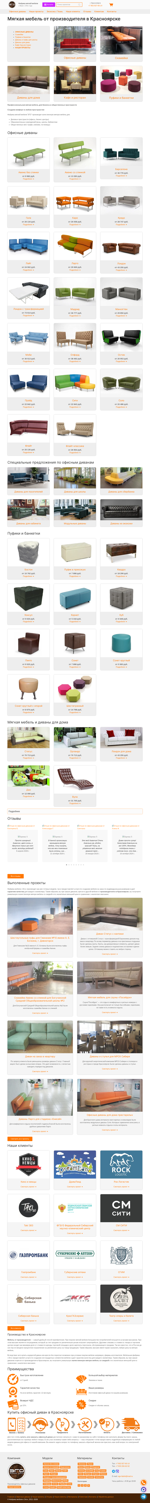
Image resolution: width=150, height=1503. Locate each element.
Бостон (29, 569)
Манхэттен (121, 309)
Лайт (28, 263)
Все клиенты (16, 1328)
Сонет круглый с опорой (28, 705)
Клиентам (83, 1497)
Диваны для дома (22, 42)
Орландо (75, 751)
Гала (28, 218)
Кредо (121, 218)
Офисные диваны (23, 1497)
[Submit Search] (79, 4)
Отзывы (87, 11)
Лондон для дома (121, 751)
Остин (121, 354)
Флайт (28, 445)
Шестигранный (75, 705)
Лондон (121, 263)
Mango (87, 1474)
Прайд (28, 400)
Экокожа (82, 1464)
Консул (28, 615)
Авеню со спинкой (75, 172)
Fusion (103, 1471)
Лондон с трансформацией (28, 309)
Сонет (75, 660)
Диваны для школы (75, 491)
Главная (10, 1497)
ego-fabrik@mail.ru (125, 1476)
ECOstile (89, 1471)
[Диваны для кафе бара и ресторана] (75, 80)
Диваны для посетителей (28, 491)
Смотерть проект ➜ (40, 953)
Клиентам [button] (99, 11)
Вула (75, 796)
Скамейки (19, 34)
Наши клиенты (73, 11)
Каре (75, 218)
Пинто (28, 660)
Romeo (103, 1474)
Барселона (121, 169)
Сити (75, 400)
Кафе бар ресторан (23, 45)
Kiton (81, 1474)
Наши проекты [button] (36, 11)
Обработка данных (106, 1497)
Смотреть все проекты (20, 1139)
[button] (111, 3)
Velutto (90, 1477)
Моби (28, 354)
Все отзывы (15, 876)
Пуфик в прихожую (75, 569)
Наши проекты (14, 1487)
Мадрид (75, 309)
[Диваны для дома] (28, 80)
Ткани (90, 1464)
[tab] (66, 864)
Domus (81, 1471)
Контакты (111, 11)
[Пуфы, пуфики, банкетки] (121, 80)
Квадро (121, 569)
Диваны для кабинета (28, 523)
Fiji (97, 1471)
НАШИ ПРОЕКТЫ (22, 48)
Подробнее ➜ (28, 179)
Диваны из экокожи (121, 523)
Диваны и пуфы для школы (26, 40)
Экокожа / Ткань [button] (55, 11)
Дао (28, 789)
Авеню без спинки (28, 172)
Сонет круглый (121, 660)
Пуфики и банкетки (23, 37)
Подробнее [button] (14, 811)
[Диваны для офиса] (75, 40)
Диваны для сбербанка (121, 491)
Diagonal (95, 1467)
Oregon (95, 1474)
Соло (121, 400)
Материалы (73, 1497)
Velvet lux (99, 1477)
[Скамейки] (121, 40)
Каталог (50, 4)
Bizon (81, 1467)
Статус (28, 751)
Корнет (75, 615)
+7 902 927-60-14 (123, 1463)
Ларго (75, 263)
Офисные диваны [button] (17, 11)
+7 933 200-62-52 (123, 1466)
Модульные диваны (75, 523)
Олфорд (75, 354)
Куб (121, 615)
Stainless (82, 1477)
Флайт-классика (75, 446)
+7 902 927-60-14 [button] (95, 6)
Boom (87, 1467)
